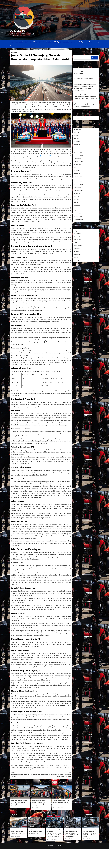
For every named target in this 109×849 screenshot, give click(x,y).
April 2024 (76, 205)
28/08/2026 (36, 835)
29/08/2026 (18, 836)
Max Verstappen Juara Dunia (47, 765)
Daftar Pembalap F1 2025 (20, 765)
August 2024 (77, 193)
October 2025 (77, 158)
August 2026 (77, 129)
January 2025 (77, 179)
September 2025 (78, 161)
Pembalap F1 (90, 42)
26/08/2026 (72, 838)
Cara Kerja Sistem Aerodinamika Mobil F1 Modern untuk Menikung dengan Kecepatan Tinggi (86, 71)
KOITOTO (60, 846)
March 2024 (77, 208)
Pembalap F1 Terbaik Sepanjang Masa (21, 767)
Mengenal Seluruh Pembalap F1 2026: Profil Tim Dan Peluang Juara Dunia (19, 802)
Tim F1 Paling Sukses (29, 769)
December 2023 (78, 216)
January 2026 (77, 150)
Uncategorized (78, 260)
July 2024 (76, 196)
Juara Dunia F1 (45, 156)
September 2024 (78, 190)
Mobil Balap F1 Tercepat (61, 765)
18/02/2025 (19, 63)
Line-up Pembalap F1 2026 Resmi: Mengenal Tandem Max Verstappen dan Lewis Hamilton (61, 803)
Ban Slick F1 (33, 42)
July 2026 (76, 132)
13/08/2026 (60, 807)
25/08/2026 (90, 838)
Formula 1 (73, 42)
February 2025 (78, 176)
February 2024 (78, 211)
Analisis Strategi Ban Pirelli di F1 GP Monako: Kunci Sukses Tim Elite (84, 79)
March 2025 (77, 173)
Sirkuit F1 (41, 42)
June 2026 (76, 135)
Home (11, 42)
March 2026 (77, 144)
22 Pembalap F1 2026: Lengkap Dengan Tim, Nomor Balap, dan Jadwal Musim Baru (39, 803)
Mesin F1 (48, 42)
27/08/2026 (54, 839)
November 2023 (78, 219)
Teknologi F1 (81, 42)
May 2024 (76, 202)
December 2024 (78, 182)
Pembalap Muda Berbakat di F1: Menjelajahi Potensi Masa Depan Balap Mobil (56, 774)
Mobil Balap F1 (56, 42)
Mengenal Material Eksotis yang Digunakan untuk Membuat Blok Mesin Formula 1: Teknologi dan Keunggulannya (86, 96)
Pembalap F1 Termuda (37, 767)
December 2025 (78, 153)
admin (13, 63)
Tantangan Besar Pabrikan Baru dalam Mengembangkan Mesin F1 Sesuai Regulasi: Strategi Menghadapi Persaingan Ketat (85, 87)
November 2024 (78, 184)
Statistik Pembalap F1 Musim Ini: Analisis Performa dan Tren (25, 774)
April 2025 (76, 170)
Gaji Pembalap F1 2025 (33, 765)
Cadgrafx (17, 31)
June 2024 (76, 199)
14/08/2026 (39, 807)
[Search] (98, 42)
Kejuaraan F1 (19, 42)
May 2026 (76, 138)
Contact (12, 46)
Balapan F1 (66, 42)
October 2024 (77, 187)
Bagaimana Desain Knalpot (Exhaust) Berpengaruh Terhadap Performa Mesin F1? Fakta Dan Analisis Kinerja (85, 104)
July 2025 (76, 167)
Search (75, 52)
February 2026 (78, 147)
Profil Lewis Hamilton (49, 767)
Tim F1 (26, 42)
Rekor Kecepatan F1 (60, 767)
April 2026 (76, 141)
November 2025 (78, 155)
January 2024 (77, 214)
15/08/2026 (18, 806)
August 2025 (77, 164)
